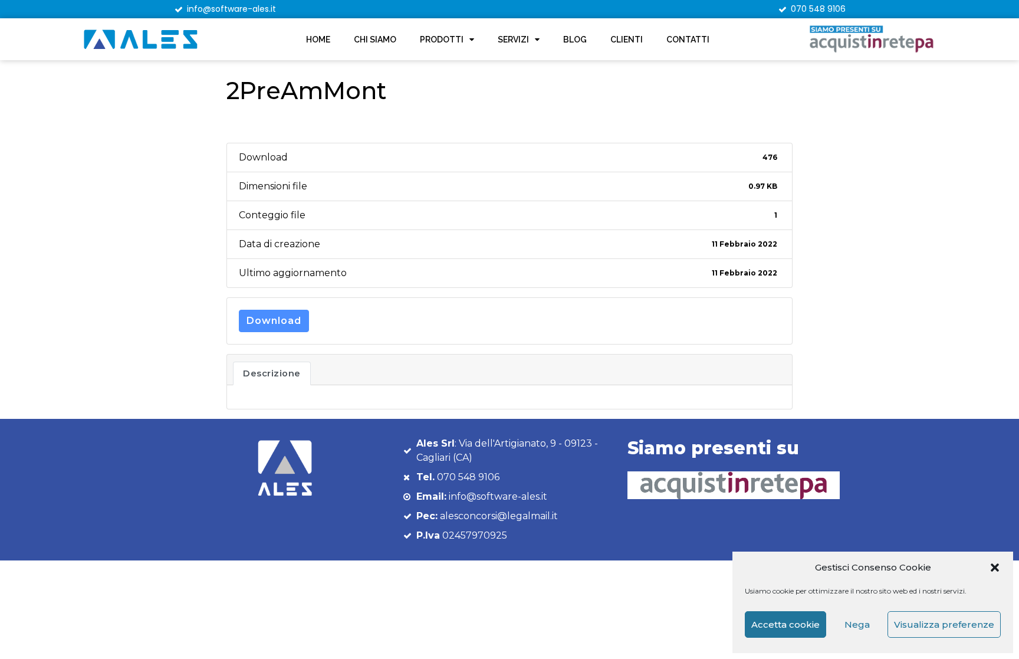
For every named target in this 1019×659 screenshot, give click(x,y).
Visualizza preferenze (944, 624)
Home (318, 39)
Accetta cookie (785, 624)
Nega (857, 624)
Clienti (626, 39)
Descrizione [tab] (272, 373)
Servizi (513, 39)
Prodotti (442, 39)
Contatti (687, 39)
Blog (575, 39)
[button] (995, 567)
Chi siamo (375, 39)
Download (273, 320)
